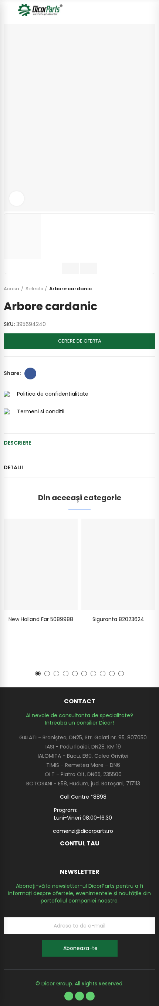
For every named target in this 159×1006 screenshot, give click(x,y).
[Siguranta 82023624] (118, 564)
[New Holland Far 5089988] (41, 564)
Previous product (131, 288)
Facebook (30, 373)
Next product (149, 288)
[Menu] (7, 10)
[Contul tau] (151, 10)
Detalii (13, 467)
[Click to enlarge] (16, 198)
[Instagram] (90, 996)
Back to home (140, 288)
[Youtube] (79, 996)
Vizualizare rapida (59, 531)
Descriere (17, 442)
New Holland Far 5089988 (41, 619)
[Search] (138, 10)
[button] (38, 673)
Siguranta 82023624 (118, 619)
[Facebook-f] (68, 996)
